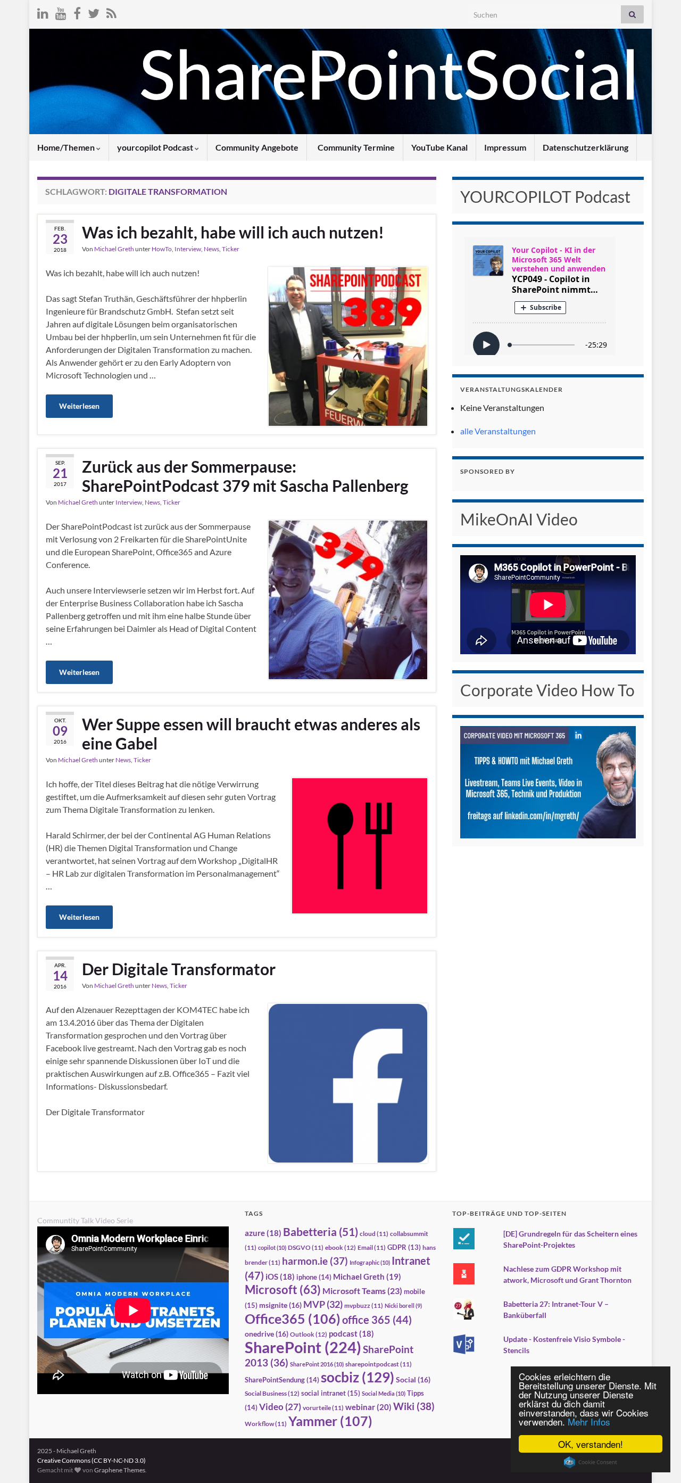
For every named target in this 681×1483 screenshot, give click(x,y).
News (211, 249)
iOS (280, 1276)
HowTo (162, 249)
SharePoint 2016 (317, 1364)
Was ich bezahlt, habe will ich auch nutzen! (233, 232)
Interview (188, 249)
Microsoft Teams (362, 1291)
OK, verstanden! (590, 1444)
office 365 (377, 1320)
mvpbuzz (363, 1305)
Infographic (370, 1262)
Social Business (272, 1393)
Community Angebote (256, 147)
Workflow (266, 1424)
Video (280, 1406)
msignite (280, 1304)
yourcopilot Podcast (156, 147)
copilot (272, 1247)
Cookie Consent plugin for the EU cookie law (590, 1462)
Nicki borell (403, 1305)
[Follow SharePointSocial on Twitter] (93, 11)
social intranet (330, 1393)
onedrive (266, 1333)
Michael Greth (114, 249)
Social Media (383, 1393)
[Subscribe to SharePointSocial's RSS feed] (111, 11)
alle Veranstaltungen (498, 431)
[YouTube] (61, 11)
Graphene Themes (119, 1470)
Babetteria (320, 1231)
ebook (340, 1247)
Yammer (330, 1421)
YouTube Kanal (439, 147)
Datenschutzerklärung (585, 147)
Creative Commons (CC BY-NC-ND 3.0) (91, 1460)
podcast (351, 1333)
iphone (313, 1277)
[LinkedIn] (42, 11)
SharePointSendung (282, 1379)
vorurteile (323, 1408)
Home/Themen (66, 147)
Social (413, 1379)
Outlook (308, 1334)
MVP (323, 1304)
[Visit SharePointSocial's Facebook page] (77, 11)
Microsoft (283, 1289)
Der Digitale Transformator (179, 968)
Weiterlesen (79, 405)
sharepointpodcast (378, 1364)
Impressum (505, 147)
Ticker (230, 249)
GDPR (404, 1247)
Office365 (292, 1319)
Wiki (414, 1406)
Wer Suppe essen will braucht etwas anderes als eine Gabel (251, 733)
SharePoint (303, 1347)
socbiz (357, 1377)
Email (372, 1247)
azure (263, 1233)
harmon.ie (315, 1261)
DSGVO (305, 1247)
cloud (374, 1234)
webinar (368, 1407)
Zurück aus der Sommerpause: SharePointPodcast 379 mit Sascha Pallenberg (245, 476)
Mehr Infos (589, 1421)
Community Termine (355, 147)
